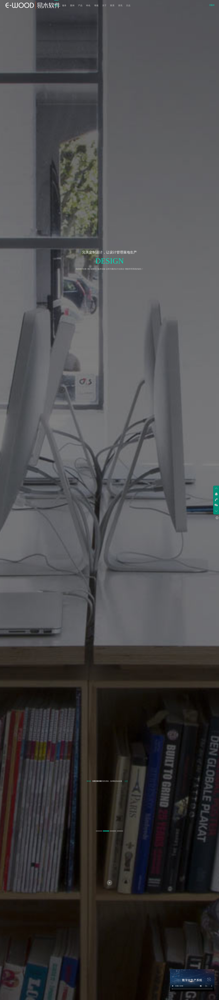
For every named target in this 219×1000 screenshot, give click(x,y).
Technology (75, 261)
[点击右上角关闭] (212, 971)
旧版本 (212, 5)
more (126, 781)
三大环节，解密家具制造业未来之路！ (105, 781)
